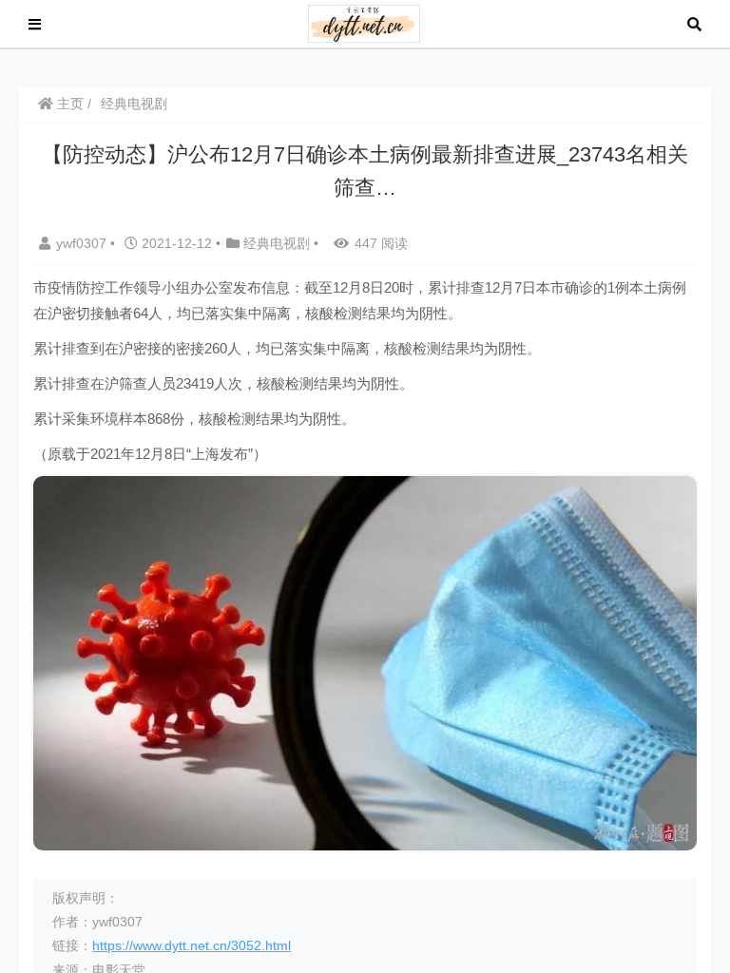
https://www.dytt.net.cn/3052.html (191, 945)
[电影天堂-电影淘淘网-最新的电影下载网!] (364, 22)
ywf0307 (83, 243)
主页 (68, 103)
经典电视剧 (134, 103)
